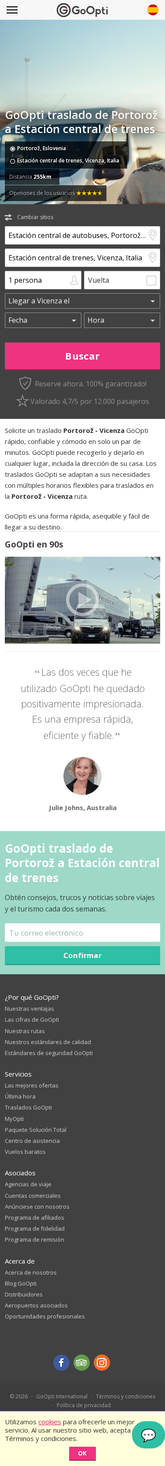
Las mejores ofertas (32, 1085)
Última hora (20, 1096)
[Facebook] (61, 1362)
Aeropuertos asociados (36, 1305)
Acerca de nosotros (31, 1272)
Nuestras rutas (25, 1031)
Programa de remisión (34, 1239)
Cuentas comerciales (33, 1195)
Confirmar (82, 955)
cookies (49, 1421)
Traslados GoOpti (28, 1107)
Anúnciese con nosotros (37, 1206)
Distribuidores (24, 1294)
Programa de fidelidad (35, 1228)
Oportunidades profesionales (45, 1316)
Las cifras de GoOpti (32, 1019)
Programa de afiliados (34, 1217)
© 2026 (19, 1396)
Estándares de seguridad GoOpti (49, 1053)
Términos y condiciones (125, 1396)
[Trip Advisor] (81, 1362)
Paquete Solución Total (35, 1130)
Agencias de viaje (28, 1184)
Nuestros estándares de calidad (48, 1042)
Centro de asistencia (32, 1141)
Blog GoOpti (21, 1283)
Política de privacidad (84, 1405)
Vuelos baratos (25, 1152)
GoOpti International (62, 1396)
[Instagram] (102, 1362)
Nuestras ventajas (29, 1008)
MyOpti (14, 1119)
